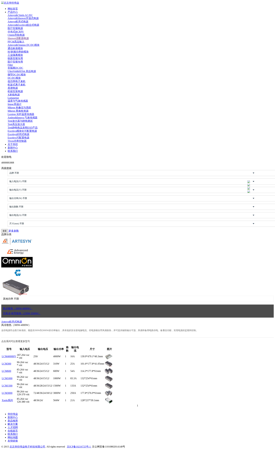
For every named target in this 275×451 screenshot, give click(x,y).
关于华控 (13, 144)
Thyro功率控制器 (17, 141)
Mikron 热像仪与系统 (19, 107)
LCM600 (6, 371)
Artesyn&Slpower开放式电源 (23, 18)
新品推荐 (13, 420)
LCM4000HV (9, 356)
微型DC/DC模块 (17, 74)
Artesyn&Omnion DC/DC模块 (23, 45)
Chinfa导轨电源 (16, 35)
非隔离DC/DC (15, 68)
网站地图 (13, 437)
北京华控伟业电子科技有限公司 (27, 446)
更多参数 (13, 230)
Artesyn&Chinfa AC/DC (20, 15)
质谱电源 (13, 88)
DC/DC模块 (14, 78)
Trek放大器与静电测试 (20, 121)
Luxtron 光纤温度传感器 (21, 114)
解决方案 (13, 424)
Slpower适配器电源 (18, 38)
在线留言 (13, 430)
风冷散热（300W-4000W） (17, 308)
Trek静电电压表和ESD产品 (23, 127)
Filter (10, 65)
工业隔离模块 (15, 55)
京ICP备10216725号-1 (79, 446)
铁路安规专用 (15, 58)
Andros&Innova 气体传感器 (22, 117)
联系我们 (13, 151)
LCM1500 (7, 385)
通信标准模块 (15, 48)
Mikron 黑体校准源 (18, 111)
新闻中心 (13, 147)
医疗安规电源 (15, 28)
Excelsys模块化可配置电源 (22, 131)
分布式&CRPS (16, 31)
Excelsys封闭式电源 (18, 134)
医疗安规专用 (15, 61)
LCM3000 (7, 393)
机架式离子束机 (16, 84)
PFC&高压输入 (16, 41)
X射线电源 (14, 94)
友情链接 (13, 440)
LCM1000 (7, 378)
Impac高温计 (14, 104)
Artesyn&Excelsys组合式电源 (23, 25)
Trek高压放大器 (16, 124)
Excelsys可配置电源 (18, 137)
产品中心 (13, 12)
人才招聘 (13, 427)
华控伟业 (13, 414)
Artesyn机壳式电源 (18, 21)
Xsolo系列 (7, 400)
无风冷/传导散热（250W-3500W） (22, 313)
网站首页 (13, 8)
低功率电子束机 (16, 81)
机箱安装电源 (15, 91)
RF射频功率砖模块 (18, 51)
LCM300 (6, 363)
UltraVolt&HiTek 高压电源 (22, 71)
